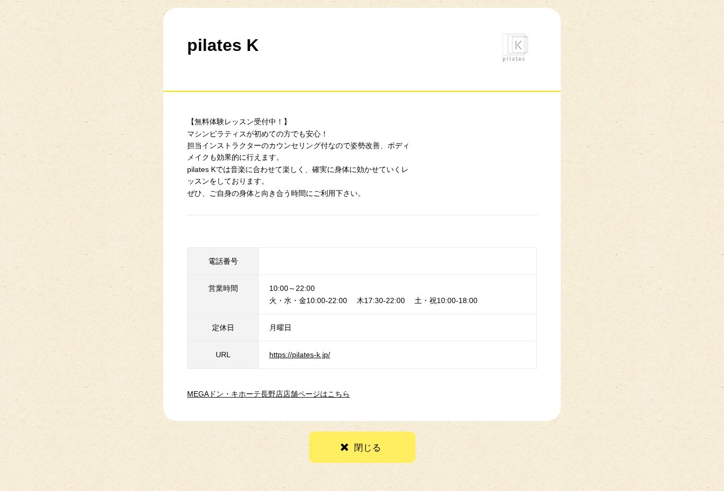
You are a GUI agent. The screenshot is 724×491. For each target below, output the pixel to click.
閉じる (367, 448)
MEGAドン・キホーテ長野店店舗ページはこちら (268, 394)
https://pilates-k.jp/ (299, 354)
